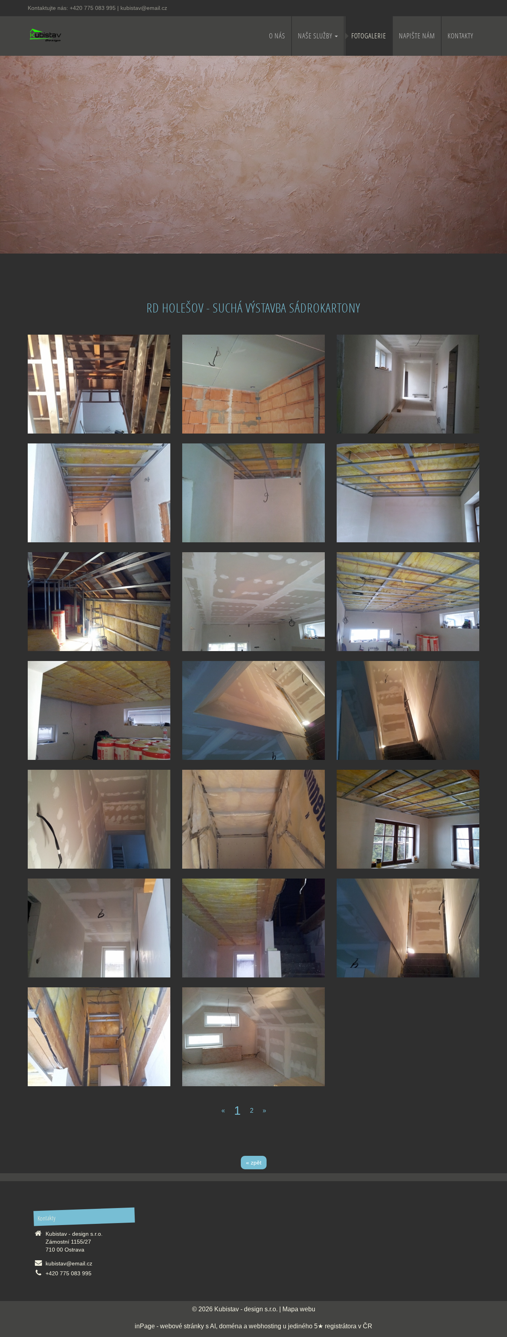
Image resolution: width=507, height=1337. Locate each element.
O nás (277, 35)
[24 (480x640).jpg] (99, 492)
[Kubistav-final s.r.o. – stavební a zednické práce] (45, 35)
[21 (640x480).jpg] (99, 601)
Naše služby (316, 35)
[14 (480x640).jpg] (253, 819)
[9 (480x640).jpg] (99, 1036)
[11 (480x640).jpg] (253, 928)
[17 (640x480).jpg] (253, 710)
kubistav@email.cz (143, 8)
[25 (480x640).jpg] (408, 384)
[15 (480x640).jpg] (99, 819)
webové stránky (182, 1326)
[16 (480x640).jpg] (408, 710)
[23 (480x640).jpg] (253, 492)
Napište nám (417, 35)
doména (230, 1326)
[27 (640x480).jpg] (253, 384)
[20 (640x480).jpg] (253, 601)
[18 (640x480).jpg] (99, 710)
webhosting (265, 1326)
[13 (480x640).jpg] (99, 384)
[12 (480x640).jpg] (99, 928)
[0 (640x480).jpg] (408, 819)
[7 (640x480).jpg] (253, 1036)
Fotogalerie (368, 35)
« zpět (253, 1162)
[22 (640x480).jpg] (408, 492)
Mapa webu (298, 1309)
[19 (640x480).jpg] (408, 601)
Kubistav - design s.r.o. (246, 1309)
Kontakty (460, 35)
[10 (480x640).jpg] (408, 928)
